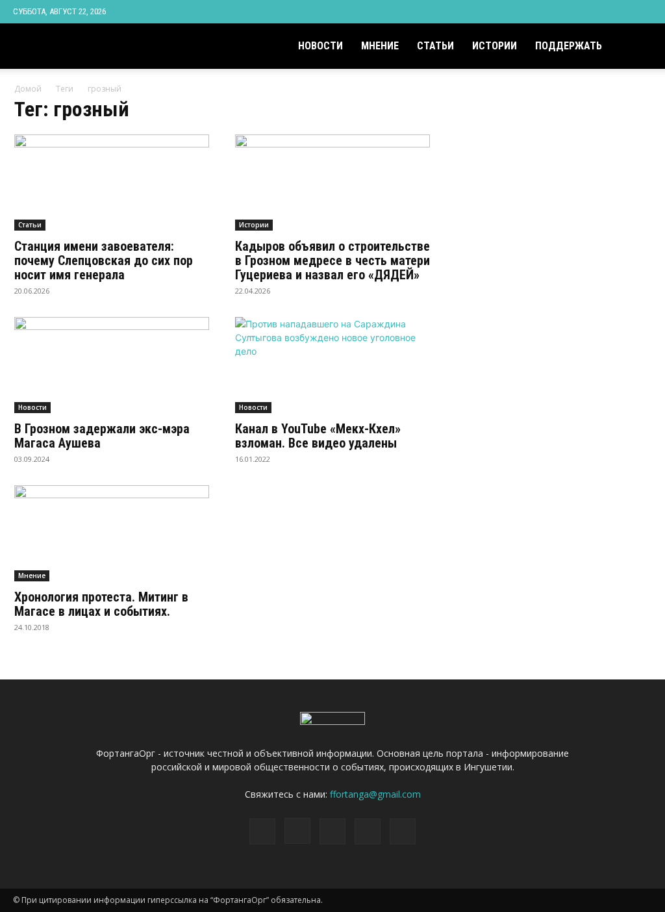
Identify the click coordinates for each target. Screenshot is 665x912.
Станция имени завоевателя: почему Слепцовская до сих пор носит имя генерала (103, 260)
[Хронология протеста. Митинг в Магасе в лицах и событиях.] (111, 533)
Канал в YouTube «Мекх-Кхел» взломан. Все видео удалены (318, 436)
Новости (320, 46)
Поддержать (568, 46)
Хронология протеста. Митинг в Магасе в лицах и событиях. (101, 604)
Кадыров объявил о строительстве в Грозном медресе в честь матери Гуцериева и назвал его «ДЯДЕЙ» (332, 260)
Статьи (435, 46)
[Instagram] (578, 11)
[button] (636, 47)
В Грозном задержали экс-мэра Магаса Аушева (102, 436)
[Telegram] (599, 11)
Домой (28, 88)
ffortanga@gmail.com (375, 794)
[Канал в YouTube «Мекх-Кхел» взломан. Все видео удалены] (332, 365)
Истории (494, 46)
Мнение (380, 46)
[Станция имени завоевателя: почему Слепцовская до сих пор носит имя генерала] (111, 182)
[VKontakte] (621, 11)
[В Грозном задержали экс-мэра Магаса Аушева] (111, 365)
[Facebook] (556, 11)
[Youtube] (642, 11)
